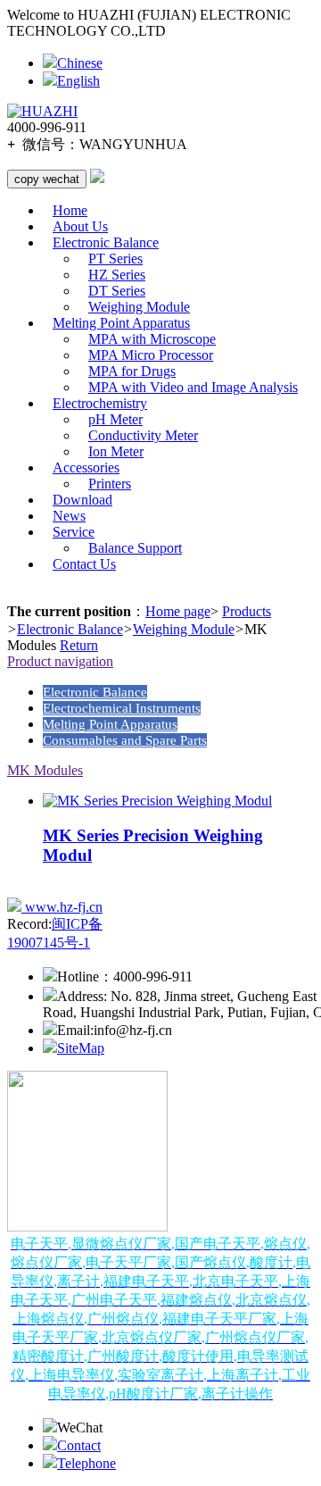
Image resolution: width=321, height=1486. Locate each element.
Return (79, 645)
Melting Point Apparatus (121, 322)
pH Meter (115, 419)
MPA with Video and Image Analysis (193, 387)
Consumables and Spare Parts (125, 740)
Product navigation (60, 661)
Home (70, 210)
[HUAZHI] (42, 112)
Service (74, 531)
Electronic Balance (106, 242)
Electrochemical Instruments (122, 708)
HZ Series (116, 274)
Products (246, 611)
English (78, 80)
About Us (80, 226)
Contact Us (84, 564)
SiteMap (80, 1048)
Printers (109, 483)
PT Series (115, 258)
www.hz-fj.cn (62, 906)
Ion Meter (116, 451)
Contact (79, 1445)
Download (82, 499)
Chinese (80, 63)
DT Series (116, 290)
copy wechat (46, 179)
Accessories (86, 467)
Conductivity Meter (143, 435)
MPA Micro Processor (150, 355)
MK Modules (45, 770)
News (69, 515)
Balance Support (135, 547)
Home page (177, 611)
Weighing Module (139, 306)
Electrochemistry (100, 403)
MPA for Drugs (132, 371)
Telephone (86, 1463)
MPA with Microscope (152, 338)
